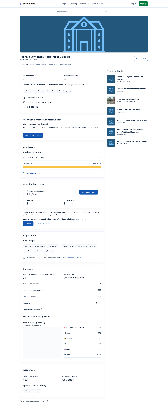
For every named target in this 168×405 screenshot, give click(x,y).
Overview (24, 65)
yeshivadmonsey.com (35, 98)
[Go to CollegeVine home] (27, 3)
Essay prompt (65, 65)
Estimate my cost (88, 192)
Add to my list (141, 58)
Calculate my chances (33, 135)
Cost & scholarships (38, 65)
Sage (64, 4)
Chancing (73, 4)
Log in (133, 4)
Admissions (53, 65)
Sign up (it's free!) (45, 223)
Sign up (143, 4)
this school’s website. (73, 258)
